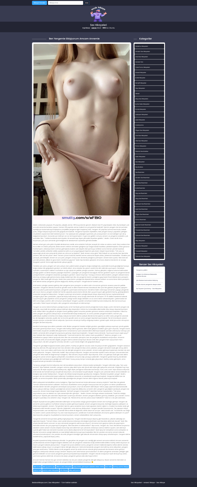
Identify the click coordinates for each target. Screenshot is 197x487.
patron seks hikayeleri (51, 470)
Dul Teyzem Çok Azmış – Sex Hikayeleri (148, 288)
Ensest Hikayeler (140, 72)
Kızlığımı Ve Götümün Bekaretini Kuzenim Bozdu (146, 275)
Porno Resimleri (140, 219)
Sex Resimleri (139, 172)
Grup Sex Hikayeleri (141, 99)
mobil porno (139, 125)
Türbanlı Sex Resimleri (142, 235)
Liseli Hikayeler (140, 120)
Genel (137, 93)
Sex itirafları (139, 167)
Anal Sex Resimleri (141, 183)
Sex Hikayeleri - (137, 482)
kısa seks (108, 467)
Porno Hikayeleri (140, 146)
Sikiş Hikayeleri (140, 240)
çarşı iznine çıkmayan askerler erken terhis (88, 467)
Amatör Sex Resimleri (142, 177)
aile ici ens (37, 467)
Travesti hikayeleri (141, 251)
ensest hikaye (149, 482)
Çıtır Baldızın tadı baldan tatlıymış (147, 280)
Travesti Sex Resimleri (142, 230)
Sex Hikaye (160, 482)
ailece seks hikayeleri (64, 467)
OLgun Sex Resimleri (142, 214)
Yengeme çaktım (141, 270)
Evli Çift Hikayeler (140, 83)
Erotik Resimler (140, 188)
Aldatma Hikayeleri (141, 46)
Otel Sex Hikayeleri (141, 141)
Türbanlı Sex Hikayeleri (142, 256)
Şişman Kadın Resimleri (143, 225)
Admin (94, 28)
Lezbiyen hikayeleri (141, 114)
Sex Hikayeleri (140, 162)
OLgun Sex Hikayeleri (142, 130)
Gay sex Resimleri (141, 193)
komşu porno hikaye (120, 467)
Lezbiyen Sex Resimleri (142, 204)
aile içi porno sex (49, 467)
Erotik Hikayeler (140, 78)
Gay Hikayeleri (140, 88)
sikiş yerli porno (74, 470)
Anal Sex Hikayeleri (141, 57)
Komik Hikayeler (140, 109)
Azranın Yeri (139, 62)
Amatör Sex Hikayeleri (142, 51)
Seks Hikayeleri (140, 156)
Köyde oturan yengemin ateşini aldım (148, 284)
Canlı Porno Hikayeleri (142, 67)
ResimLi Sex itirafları (141, 151)
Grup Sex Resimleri (141, 198)
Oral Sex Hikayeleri (141, 135)
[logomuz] (98, 14)
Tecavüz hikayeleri (141, 246)
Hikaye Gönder (39, 3)
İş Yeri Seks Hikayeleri (142, 104)
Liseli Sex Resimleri (141, 209)
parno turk (37, 470)
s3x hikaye (64, 470)
